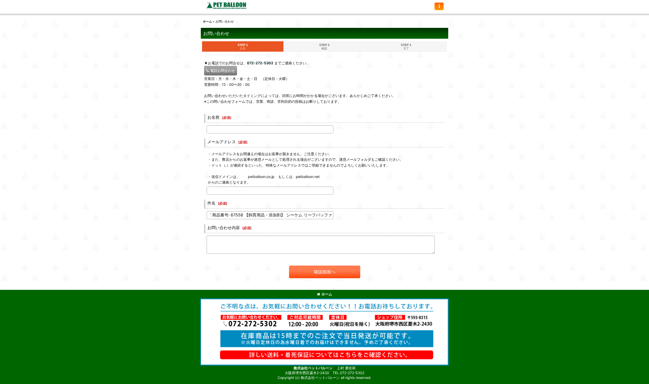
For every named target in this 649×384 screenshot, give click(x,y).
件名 (211, 203)
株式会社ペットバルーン (313, 368)
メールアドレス (221, 141)
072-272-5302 (260, 63)
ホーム (326, 294)
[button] (439, 6)
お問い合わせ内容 (223, 227)
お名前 (213, 117)
